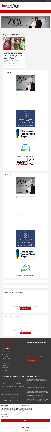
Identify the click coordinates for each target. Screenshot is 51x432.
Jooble (32, 156)
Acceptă (25, 420)
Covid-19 (20, 386)
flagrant (16, 394)
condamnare (8, 386)
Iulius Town (12, 403)
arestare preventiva (12, 383)
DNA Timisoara (13, 391)
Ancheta (4, 353)
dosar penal (4, 394)
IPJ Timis (4, 403)
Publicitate (4, 369)
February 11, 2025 (7, 60)
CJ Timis (3, 386)
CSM (23, 386)
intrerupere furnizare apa (17, 400)
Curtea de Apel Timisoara (7, 389)
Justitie (3, 363)
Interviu (3, 361)
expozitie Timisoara (11, 394)
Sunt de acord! (25, 308)
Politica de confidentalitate (8, 344)
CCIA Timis (19, 383)
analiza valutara (5, 383)
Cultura (3, 356)
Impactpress (7, 400)
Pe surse (4, 365)
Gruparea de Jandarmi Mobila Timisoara (9, 397)
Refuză (25, 423)
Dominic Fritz (20, 391)
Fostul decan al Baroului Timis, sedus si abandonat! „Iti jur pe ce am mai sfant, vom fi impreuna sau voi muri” (36, 387)
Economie (4, 358)
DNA (9, 391)
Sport (3, 370)
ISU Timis (8, 403)
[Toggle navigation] (4, 11)
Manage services (5, 416)
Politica (6, 48)
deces (14, 389)
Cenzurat (4, 354)
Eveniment (4, 360)
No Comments (7, 61)
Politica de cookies (6, 342)
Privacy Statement (25, 430)
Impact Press (15, 60)
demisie (17, 389)
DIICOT (20, 389)
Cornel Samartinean (15, 386)
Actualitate (4, 351)
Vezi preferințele (25, 427)
